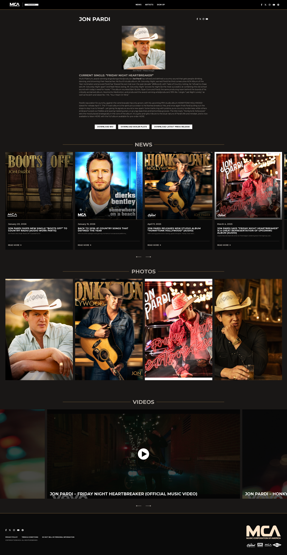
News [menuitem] (138, 5)
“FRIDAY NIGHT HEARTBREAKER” (129, 75)
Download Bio (105, 127)
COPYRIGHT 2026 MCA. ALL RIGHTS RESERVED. (21, 540)
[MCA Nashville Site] (268, 545)
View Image (39, 325)
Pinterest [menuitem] (278, 5)
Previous (137, 257)
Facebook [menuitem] (261, 5)
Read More (13, 245)
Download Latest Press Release (172, 127)
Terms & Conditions (30, 537)
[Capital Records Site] (251, 545)
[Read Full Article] (39, 185)
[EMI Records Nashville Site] (260, 545)
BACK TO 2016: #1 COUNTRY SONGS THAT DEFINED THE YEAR (103, 229)
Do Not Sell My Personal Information (58, 537)
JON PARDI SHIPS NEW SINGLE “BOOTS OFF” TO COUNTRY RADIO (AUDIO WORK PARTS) (37, 229)
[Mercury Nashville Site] (277, 545)
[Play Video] (143, 454)
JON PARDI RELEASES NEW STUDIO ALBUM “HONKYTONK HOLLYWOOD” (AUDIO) (174, 229)
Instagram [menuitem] (270, 5)
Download (39, 332)
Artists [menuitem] (149, 5)
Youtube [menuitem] (274, 5)
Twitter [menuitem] (265, 5)
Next (149, 257)
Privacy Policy (11, 537)
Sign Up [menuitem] (161, 5)
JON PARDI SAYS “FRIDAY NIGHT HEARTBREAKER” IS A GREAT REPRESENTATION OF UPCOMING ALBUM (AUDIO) (248, 230)
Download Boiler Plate (134, 127)
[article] (143, 454)
